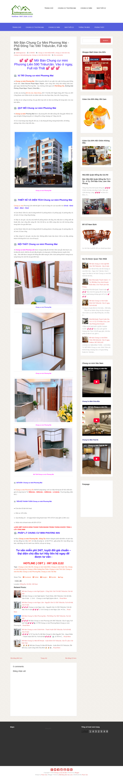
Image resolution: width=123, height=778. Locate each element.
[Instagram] (61, 769)
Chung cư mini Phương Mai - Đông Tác (32, 538)
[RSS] (71, 769)
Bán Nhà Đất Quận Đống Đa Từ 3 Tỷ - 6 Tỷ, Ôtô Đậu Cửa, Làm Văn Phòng (96, 181)
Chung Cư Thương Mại (67, 8)
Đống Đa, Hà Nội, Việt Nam (29, 584)
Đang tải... (48, 728)
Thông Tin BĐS (84, 27)
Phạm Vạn (44, 774)
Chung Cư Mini (86, 8)
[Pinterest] (68, 769)
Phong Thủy (99, 27)
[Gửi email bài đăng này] (15, 581)
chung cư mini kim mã (62, 53)
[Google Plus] (52, 769)
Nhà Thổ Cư (101, 8)
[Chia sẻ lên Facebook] (21, 581)
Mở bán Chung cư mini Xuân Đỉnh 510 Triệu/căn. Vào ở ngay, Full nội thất (99, 303)
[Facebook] (58, 769)
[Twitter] (55, 769)
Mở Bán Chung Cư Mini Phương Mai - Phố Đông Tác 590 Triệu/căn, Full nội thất (41, 46)
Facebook (27, 577)
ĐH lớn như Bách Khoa (33, 93)
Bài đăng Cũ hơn (70, 658)
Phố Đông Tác (59, 86)
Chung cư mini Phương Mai (31, 571)
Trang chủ (44, 658)
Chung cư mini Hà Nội (60, 772)
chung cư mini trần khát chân (41, 55)
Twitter (36, 577)
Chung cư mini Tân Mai (48, 571)
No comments (58, 55)
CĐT (30, 541)
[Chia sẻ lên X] (19, 581)
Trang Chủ (48, 8)
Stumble (53, 577)
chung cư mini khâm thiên (46, 53)
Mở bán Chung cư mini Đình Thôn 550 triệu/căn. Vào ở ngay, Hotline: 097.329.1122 (99, 340)
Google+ (44, 577)
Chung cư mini (20, 114)
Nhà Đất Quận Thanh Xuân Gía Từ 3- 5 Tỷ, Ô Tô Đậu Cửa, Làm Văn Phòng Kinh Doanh (99, 321)
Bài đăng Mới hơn (16, 658)
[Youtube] (65, 769)
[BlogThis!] (17, 581)
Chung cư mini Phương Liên (24, 489)
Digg (61, 577)
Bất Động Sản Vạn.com (65, 774)
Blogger (77, 772)
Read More (63, 598)
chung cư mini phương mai (22, 55)
